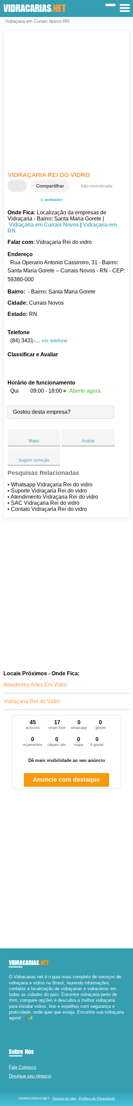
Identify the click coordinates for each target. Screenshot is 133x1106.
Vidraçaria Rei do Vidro (31, 701)
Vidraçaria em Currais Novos (44, 225)
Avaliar (88, 441)
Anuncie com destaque (66, 779)
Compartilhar (50, 186)
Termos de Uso (64, 1098)
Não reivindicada (97, 186)
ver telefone (55, 340)
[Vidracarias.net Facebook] (10, 1023)
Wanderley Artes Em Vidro (35, 685)
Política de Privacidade (97, 1098)
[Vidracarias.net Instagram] (16, 1023)
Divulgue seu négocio (30, 1075)
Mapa (34, 441)
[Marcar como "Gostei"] (13, 186)
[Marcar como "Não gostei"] (22, 186)
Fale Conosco (22, 1067)
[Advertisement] (66, 102)
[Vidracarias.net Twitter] (13, 1023)
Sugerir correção (33, 460)
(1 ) (51, 199)
